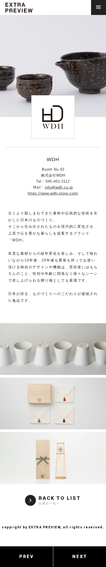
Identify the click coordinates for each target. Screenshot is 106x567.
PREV (26, 556)
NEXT (79, 556)
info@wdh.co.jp (59, 187)
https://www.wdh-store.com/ (53, 193)
